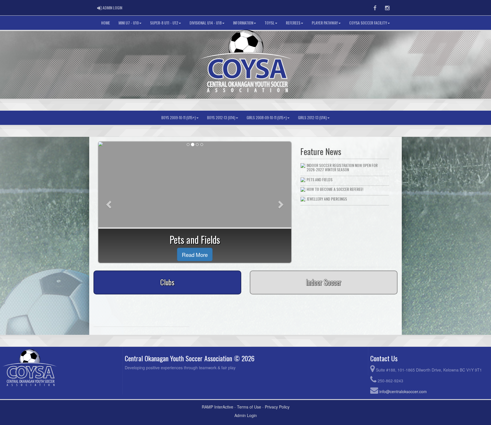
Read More (195, 254)
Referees (293, 23)
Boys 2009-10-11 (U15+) (178, 117)
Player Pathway (325, 23)
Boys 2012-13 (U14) (221, 117)
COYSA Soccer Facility (368, 23)
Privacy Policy (277, 407)
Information (243, 23)
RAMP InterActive (217, 407)
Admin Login (245, 415)
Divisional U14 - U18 (206, 23)
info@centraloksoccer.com (403, 391)
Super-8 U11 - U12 (164, 23)
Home (105, 23)
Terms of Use (249, 407)
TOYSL (269, 23)
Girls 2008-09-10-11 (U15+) (267, 117)
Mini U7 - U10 (128, 23)
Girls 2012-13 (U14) (312, 117)
